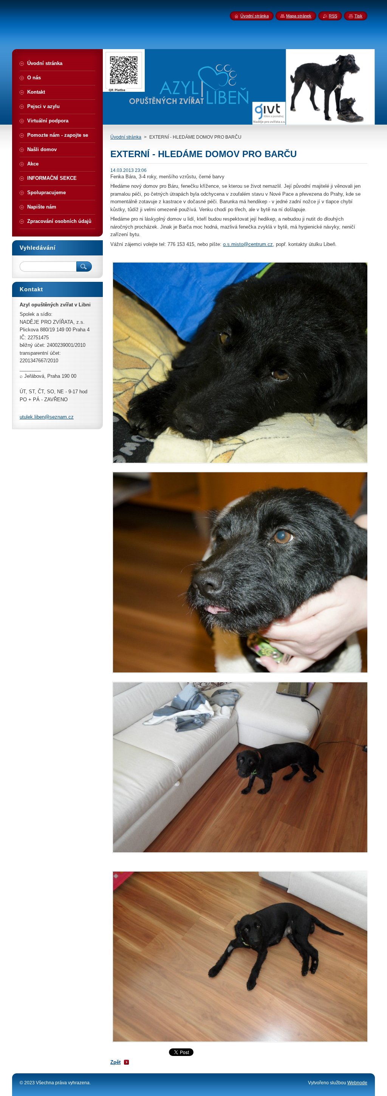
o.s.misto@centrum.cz (248, 244)
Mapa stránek (298, 16)
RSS (333, 16)
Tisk (358, 16)
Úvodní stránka (125, 137)
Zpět (115, 1062)
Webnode (357, 1083)
